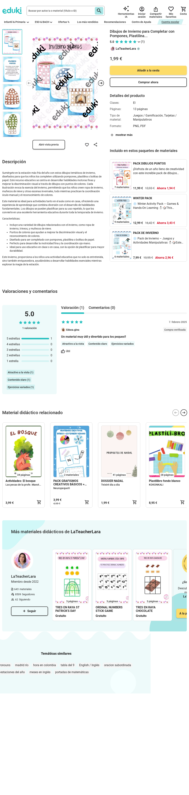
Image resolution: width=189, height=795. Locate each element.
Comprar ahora (148, 82)
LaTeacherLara (126, 48)
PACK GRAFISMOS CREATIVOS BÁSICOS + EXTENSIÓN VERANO (69, 482)
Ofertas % (63, 21)
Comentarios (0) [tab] (102, 307)
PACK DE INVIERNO (146, 233)
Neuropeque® (61, 488)
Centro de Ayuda (141, 21)
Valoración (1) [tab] (72, 307)
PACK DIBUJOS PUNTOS (149, 163)
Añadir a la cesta (148, 70)
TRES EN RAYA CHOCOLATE (146, 609)
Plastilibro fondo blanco (164, 481)
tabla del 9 (67, 665)
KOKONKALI (156, 484)
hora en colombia (44, 665)
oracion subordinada (117, 665)
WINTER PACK (142, 198)
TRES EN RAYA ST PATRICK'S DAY (67, 609)
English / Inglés (89, 665)
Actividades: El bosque (21, 481)
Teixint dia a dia (110, 484)
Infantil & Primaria (15, 21)
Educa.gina (72, 329)
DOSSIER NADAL (112, 481)
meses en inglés (40, 672)
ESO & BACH (42, 21)
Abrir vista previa (49, 144)
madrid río (21, 665)
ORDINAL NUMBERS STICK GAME (109, 609)
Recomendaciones (115, 21)
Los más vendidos (87, 21)
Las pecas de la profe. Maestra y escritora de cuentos (37, 484)
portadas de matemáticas (72, 672)
